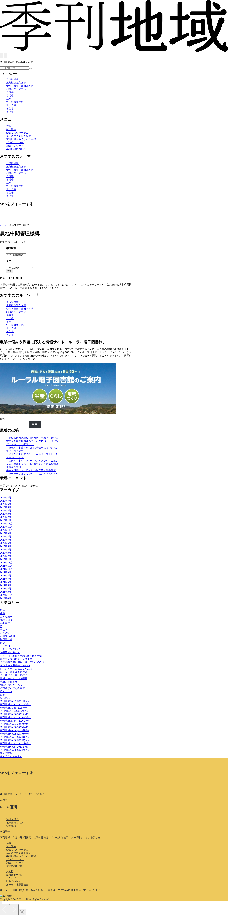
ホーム (3, 225)
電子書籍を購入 (15, 822)
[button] (30, 68)
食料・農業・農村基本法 (20, 86)
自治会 (10, 95)
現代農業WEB (14, 875)
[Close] (22, 912)
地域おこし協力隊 (16, 89)
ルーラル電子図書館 (17, 884)
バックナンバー (15, 859)
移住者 (10, 108)
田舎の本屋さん (15, 881)
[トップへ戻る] (1, 902)
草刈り (10, 99)
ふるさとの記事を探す (18, 853)
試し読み (11, 846)
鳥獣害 (10, 92)
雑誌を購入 (12, 819)
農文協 (10, 871)
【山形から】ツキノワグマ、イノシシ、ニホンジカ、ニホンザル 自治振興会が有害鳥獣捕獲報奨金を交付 (32, 463)
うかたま (11, 878)
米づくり (11, 105)
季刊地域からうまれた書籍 (21, 856)
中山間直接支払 (15, 102)
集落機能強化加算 (16, 82)
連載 (8, 843)
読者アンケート (15, 862)
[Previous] (4, 909)
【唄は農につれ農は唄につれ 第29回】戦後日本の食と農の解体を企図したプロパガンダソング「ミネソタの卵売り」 (32, 441)
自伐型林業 (12, 79)
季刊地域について (16, 866)
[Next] (14, 909)
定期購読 (11, 826)
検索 (2, 419)
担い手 (10, 112)
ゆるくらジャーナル (17, 849)
